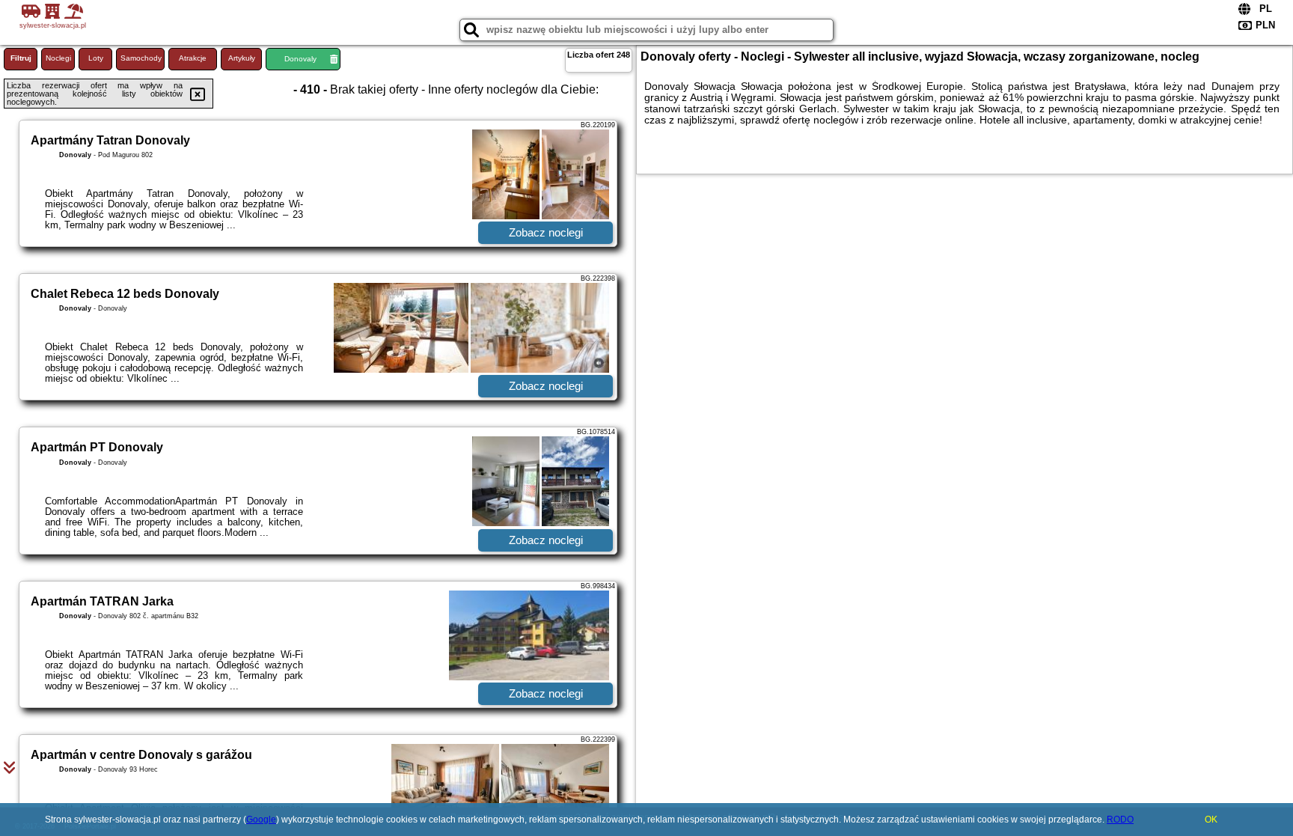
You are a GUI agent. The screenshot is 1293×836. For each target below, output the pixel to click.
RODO (1120, 819)
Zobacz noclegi (546, 232)
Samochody (141, 58)
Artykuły (241, 58)
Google (261, 819)
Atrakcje (193, 58)
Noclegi (58, 58)
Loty (95, 58)
